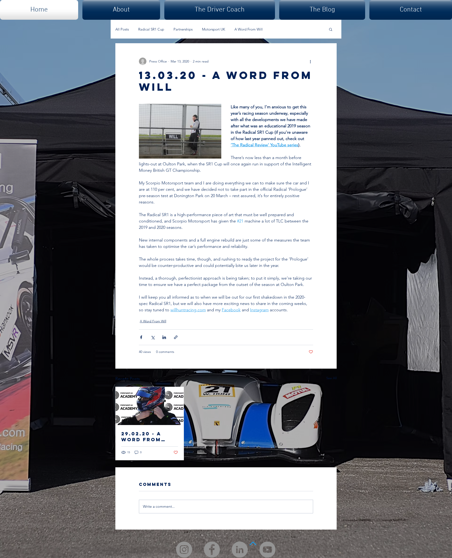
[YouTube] (267, 550)
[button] (330, 29)
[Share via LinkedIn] (164, 337)
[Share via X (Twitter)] (152, 337)
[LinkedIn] (240, 550)
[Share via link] (176, 337)
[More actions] (310, 61)
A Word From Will (248, 29)
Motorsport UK (213, 29)
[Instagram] (184, 550)
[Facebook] (212, 550)
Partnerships (183, 29)
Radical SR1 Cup (151, 29)
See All (331, 378)
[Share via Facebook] (141, 337)
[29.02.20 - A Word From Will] (150, 406)
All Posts (122, 29)
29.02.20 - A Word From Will (141, 436)
